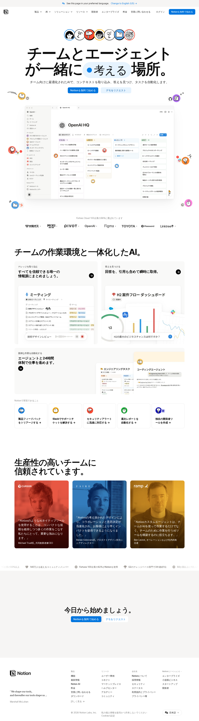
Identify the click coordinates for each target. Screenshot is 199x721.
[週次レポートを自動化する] (133, 416)
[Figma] (109, 226)
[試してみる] (56, 302)
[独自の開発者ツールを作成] (168, 416)
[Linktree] (167, 226)
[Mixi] (51, 226)
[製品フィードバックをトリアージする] (31, 416)
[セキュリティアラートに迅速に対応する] (99, 416)
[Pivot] (71, 226)
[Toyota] (128, 226)
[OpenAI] (90, 226)
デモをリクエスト (116, 90)
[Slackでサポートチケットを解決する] (65, 416)
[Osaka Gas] (32, 226)
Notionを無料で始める (83, 90)
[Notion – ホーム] (38, 673)
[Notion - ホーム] (6, 11)
